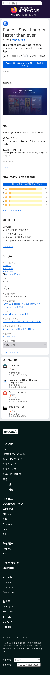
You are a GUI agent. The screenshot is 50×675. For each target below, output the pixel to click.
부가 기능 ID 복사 (13, 274)
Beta (5, 553)
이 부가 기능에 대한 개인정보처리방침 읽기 (22, 321)
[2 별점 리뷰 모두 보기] (25, 201)
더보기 (6, 167)
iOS (5, 518)
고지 (11, 643)
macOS (7, 513)
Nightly (7, 548)
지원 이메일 (8, 271)
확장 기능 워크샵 (12, 459)
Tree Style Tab (16, 407)
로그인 (45, 3)
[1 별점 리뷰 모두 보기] (25, 205)
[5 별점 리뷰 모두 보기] (25, 189)
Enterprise (8, 567)
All (4, 534)
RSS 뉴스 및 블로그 (11, 304)
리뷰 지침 (8, 489)
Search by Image (17, 392)
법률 (25, 637)
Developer (9, 592)
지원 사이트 (8, 268)
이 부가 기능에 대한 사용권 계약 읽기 (19, 329)
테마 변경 (7, 665)
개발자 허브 (9, 464)
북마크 (6, 307)
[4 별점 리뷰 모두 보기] (25, 193)
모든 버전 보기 (9, 336)
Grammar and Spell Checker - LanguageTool (24, 381)
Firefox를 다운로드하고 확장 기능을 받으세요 (25, 64)
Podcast (7, 626)
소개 (5, 448)
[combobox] (22, 3)
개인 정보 (7, 637)
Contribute (9, 587)
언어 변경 (7, 660)
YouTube (8, 611)
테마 (24, 15)
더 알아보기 (8, 246)
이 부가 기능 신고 (10, 352)
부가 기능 (8, 443)
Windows (8, 508)
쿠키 (17, 637)
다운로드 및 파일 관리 (31, 304)
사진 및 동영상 (16, 307)
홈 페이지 (7, 265)
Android (7, 524)
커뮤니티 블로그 (12, 474)
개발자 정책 (9, 469)
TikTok (7, 616)
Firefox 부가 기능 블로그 (16, 453)
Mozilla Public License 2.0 (15, 314)
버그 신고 (8, 484)
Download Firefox (13, 503)
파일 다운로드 (9, 71)
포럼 (5, 479)
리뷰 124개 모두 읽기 (12, 210)
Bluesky (7, 621)
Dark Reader (15, 365)
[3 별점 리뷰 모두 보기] (25, 197)
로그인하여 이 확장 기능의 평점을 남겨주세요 (25, 184)
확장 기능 (15, 15)
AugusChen (18, 39)
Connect (8, 582)
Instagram (8, 606)
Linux (6, 529)
